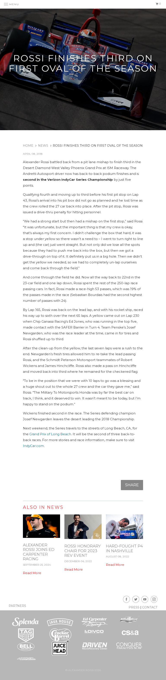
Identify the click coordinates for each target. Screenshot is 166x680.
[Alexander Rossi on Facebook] (127, 600)
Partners (17, 606)
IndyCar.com (33, 446)
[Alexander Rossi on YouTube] (145, 600)
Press (134, 607)
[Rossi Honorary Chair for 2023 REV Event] (83, 540)
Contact (149, 607)
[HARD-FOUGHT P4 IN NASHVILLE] (124, 540)
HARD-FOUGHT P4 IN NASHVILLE (124, 548)
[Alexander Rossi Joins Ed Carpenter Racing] (41, 539)
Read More (32, 573)
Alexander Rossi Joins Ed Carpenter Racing (38, 552)
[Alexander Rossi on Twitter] (136, 600)
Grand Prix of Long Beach (50, 434)
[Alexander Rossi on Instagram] (155, 600)
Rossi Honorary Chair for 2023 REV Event (82, 551)
